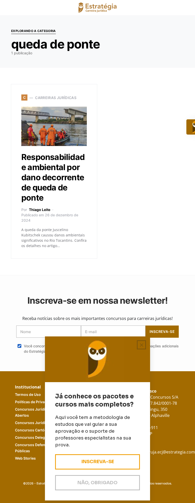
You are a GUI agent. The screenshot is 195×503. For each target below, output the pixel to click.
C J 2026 (38, 422)
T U (28, 394)
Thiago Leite (39, 209)
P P (35, 402)
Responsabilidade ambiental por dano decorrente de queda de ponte (53, 177)
